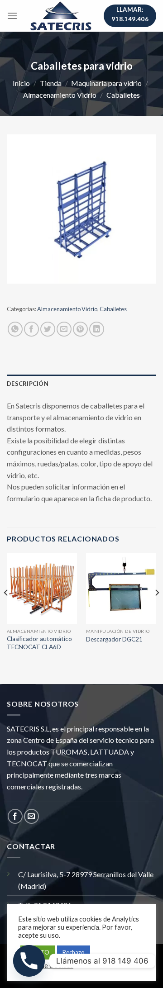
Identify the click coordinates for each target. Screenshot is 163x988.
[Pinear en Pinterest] (80, 329)
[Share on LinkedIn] (96, 329)
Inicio (21, 83)
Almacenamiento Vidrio (59, 94)
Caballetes (123, 94)
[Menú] (12, 16)
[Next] (156, 610)
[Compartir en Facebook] (31, 329)
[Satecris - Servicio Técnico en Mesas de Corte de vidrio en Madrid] (60, 16)
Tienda (51, 83)
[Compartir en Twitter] (47, 329)
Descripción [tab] (27, 383)
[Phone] (29, 961)
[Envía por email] (64, 329)
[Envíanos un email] (31, 816)
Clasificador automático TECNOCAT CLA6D (39, 643)
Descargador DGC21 (114, 639)
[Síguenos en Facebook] (15, 816)
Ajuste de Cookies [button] (46, 965)
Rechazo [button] (73, 952)
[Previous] (6, 610)
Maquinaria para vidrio (106, 83)
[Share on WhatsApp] (15, 329)
